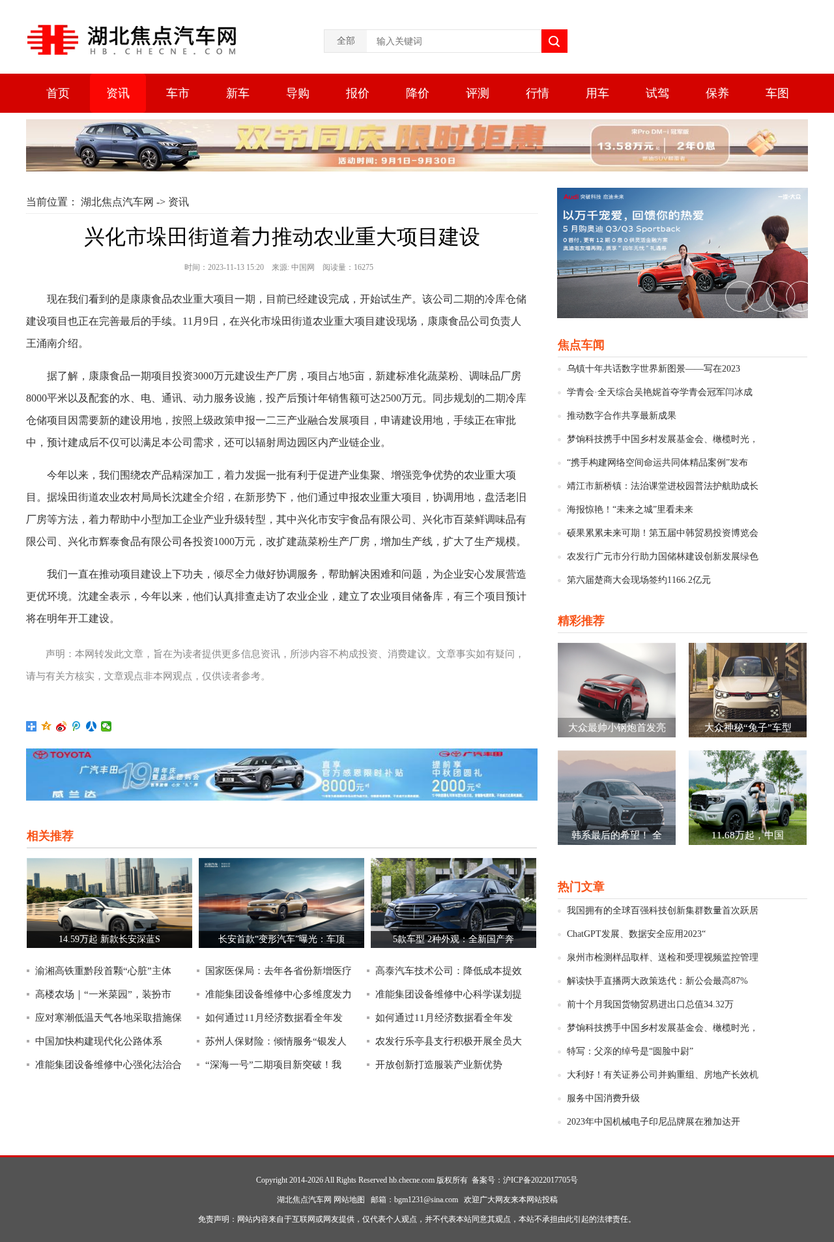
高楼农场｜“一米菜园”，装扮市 (103, 994)
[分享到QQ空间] (46, 726)
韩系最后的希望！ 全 (616, 835)
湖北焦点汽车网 (117, 201)
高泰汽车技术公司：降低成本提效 (448, 971)
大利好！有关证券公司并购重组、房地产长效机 (662, 1075)
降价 (417, 93)
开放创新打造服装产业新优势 (438, 1064)
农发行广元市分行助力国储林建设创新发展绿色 (662, 556)
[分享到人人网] (91, 726)
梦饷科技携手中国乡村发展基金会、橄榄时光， (662, 439)
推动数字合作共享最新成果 (621, 416)
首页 (58, 93)
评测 (477, 93)
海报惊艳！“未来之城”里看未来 (630, 509)
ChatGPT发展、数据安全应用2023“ (636, 934)
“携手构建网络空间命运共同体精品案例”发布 (657, 462)
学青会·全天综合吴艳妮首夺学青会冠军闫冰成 (660, 392)
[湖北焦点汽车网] (133, 39)
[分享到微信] (106, 726)
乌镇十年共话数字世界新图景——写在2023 (653, 369)
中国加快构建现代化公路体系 (98, 1041)
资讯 (118, 93)
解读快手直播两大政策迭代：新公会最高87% (657, 981)
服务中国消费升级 (603, 1098)
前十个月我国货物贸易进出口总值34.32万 (650, 1004)
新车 (238, 93)
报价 (357, 93)
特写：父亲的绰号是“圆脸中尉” (630, 1051)
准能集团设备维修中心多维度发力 (278, 994)
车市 (178, 93)
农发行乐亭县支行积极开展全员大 (448, 1041)
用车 (597, 93)
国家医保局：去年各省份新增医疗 (278, 971)
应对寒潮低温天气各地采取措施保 (108, 1018)
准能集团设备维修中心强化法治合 (108, 1064)
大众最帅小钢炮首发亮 (617, 727)
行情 (537, 93)
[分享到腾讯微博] (76, 726)
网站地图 (349, 1199)
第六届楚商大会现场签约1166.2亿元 (639, 580)
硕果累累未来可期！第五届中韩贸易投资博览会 (662, 533)
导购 (297, 93)
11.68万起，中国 (748, 835)
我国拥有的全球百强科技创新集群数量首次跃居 (662, 910)
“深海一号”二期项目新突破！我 (273, 1064)
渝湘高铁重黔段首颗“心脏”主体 (103, 971)
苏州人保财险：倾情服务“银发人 (276, 1041)
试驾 (657, 93)
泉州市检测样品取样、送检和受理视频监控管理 (662, 957)
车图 (777, 93)
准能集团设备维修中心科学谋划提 (448, 994)
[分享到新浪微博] (61, 726)
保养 (717, 93)
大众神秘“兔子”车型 (748, 727)
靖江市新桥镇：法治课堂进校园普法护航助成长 (662, 486)
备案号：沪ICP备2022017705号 (525, 1180)
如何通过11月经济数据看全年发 (274, 1018)
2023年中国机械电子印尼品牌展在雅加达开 (653, 1122)
